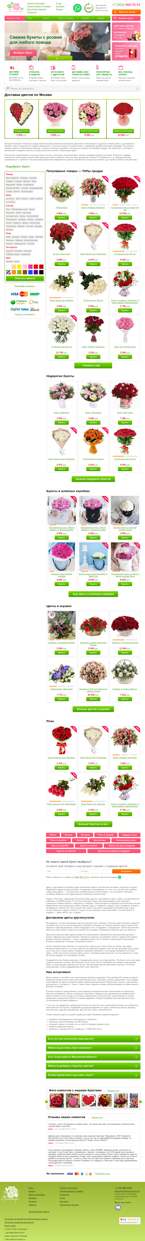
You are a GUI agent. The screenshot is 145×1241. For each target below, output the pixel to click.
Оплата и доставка (36, 3)
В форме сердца (13, 254)
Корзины (85, 18)
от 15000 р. (10, 202)
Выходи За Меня (13, 188)
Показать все (113, 1091)
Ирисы (22, 216)
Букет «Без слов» (125, 412)
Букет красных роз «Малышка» (61, 804)
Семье (31, 237)
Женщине (10, 240)
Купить (61, 217)
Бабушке (15, 237)
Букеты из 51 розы (89, 131)
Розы (30, 18)
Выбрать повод (13, 18)
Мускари (9, 230)
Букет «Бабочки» (62, 412)
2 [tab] (59, 58)
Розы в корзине (106, 835)
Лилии (18, 213)
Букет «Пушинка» (93, 412)
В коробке (18, 251)
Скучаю (9, 191)
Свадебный (25, 254)
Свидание (24, 178)
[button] (85, 204)
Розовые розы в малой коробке (61, 575)
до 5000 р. (10, 199)
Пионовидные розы (20, 209)
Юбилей (26, 181)
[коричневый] (25, 272)
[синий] (30, 272)
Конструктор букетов (36, 9)
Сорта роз (32, 12)
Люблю (19, 185)
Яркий (16, 261)
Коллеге (9, 244)
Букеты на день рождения (122, 845)
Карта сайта (10, 1226)
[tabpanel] (57, 41)
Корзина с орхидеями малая (61, 642)
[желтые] (19, 266)
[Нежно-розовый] (25, 266)
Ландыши (39, 219)
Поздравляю (28, 185)
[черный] (41, 272)
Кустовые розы (12, 216)
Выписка (33, 178)
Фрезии (25, 223)
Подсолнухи (11, 226)
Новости (32, 1205)
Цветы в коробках (66, 18)
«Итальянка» (62, 207)
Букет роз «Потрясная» (125, 347)
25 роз (53, 835)
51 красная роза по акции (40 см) (125, 208)
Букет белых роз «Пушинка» (93, 254)
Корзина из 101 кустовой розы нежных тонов (93, 690)
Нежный (9, 261)
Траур (33, 181)
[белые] (8, 266)
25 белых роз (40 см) (93, 300)
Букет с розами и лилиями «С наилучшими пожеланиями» (125, 301)
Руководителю (20, 244)
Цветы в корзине (88, 845)
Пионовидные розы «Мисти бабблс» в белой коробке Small (61, 529)
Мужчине (19, 240)
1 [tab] (56, 58)
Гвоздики (38, 226)
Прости (17, 191)
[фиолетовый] (36, 272)
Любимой (39, 237)
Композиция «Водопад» (62, 689)
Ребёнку (24, 237)
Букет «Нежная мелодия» (93, 207)
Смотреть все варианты (25, 314)
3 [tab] (62, 58)
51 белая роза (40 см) (61, 347)
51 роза (68, 835)
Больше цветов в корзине (93, 709)
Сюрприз (18, 181)
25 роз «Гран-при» (61, 254)
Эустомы (29, 226)
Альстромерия (32, 216)
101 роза (85, 835)
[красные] (36, 266)
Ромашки (21, 226)
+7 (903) (126, 5)
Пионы (32, 209)
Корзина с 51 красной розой (125, 642)
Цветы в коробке (60, 845)
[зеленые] (19, 272)
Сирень (30, 219)
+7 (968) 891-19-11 (80, 877)
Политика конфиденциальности (19, 1222)
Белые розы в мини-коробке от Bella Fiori (93, 575)
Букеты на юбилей (66, 851)
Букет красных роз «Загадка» (61, 757)
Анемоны (22, 219)
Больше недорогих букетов (93, 479)
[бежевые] (14, 266)
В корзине (28, 251)
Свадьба (9, 181)
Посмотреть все (102, 1173)
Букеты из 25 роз (55, 131)
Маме (8, 237)
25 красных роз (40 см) (125, 254)
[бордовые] (41, 266)
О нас (58, 3)
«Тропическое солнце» (93, 459)
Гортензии (26, 213)
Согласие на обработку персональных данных (26, 1219)
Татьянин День (27, 191)
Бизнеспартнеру (31, 240)
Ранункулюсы (11, 219)
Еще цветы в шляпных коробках (93, 594)
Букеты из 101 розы (123, 131)
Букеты (46, 18)
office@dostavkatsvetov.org (127, 1191)
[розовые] (30, 266)
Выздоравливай (36, 188)
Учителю (30, 244)
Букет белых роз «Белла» (62, 300)
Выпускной (10, 185)
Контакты (60, 6)
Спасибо (24, 188)
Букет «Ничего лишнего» (93, 347)
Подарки (101, 18)
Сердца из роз (21, 131)
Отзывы (59, 9)
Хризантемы (35, 223)
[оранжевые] (14, 272)
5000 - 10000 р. (22, 199)
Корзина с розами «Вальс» (125, 689)
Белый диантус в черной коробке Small (125, 528)
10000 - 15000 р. (36, 199)
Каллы (8, 223)
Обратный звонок (127, 12)
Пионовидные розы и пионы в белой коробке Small (125, 575)
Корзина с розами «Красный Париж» (93, 643)
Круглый (9, 251)
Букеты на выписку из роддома (114, 851)
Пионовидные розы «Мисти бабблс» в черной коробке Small (93, 529)
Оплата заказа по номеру (39, 6)
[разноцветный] (8, 272)
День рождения (12, 178)
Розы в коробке (58, 840)
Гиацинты (17, 223)
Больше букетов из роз (93, 824)
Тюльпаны (10, 213)
